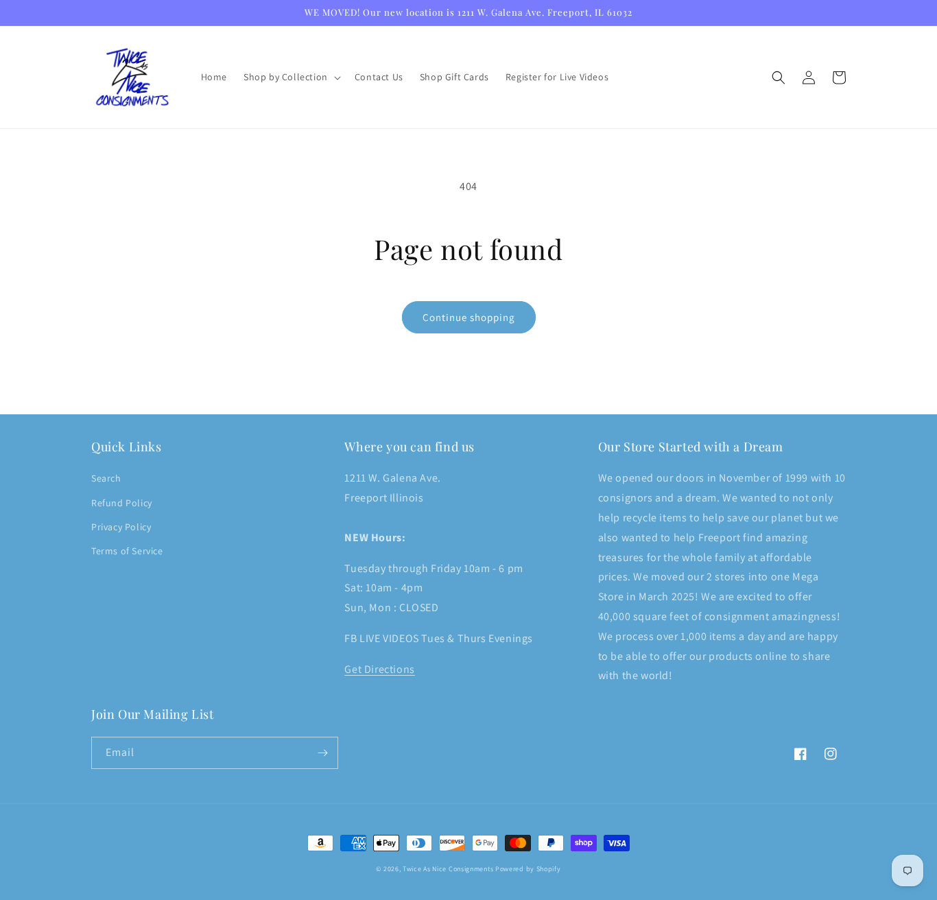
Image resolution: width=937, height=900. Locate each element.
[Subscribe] (322, 753)
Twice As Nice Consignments (448, 868)
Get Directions (379, 669)
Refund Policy (121, 503)
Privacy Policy (121, 527)
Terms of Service (127, 551)
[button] (290, 76)
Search (106, 478)
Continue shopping (469, 317)
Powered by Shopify (528, 868)
